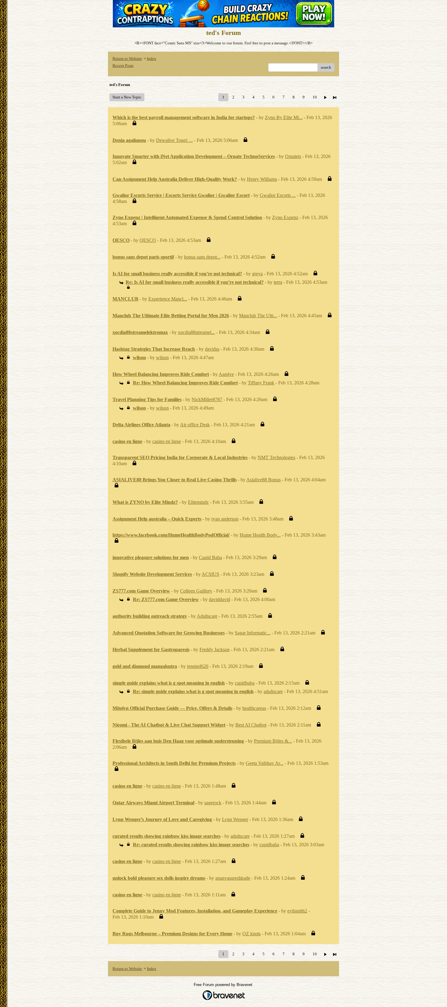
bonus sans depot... (202, 256)
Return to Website (127, 58)
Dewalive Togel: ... (174, 140)
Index (151, 58)
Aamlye (226, 374)
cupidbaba (245, 683)
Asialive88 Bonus (263, 479)
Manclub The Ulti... (258, 315)
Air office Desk (195, 424)
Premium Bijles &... (273, 741)
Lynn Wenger (235, 819)
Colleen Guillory (196, 590)
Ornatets (293, 156)
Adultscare (207, 616)
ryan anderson (224, 518)
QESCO (148, 240)
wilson (162, 357)
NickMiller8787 (207, 399)
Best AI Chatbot (250, 724)
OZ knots (251, 933)
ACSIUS (210, 574)
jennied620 (197, 666)
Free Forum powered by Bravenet (224, 984)
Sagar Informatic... (252, 632)
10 (315, 97)
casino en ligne (166, 441)
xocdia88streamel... (196, 332)
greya (257, 273)
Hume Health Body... (260, 535)
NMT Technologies (276, 457)
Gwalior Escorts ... (278, 195)
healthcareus (254, 708)
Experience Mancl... (167, 298)
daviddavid (219, 599)
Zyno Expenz (285, 217)
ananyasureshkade (232, 878)
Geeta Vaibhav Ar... (264, 763)
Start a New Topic (127, 97)
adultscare (273, 691)
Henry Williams (262, 179)
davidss (212, 349)
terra (278, 282)
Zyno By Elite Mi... (284, 117)
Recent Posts (123, 65)
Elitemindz (198, 502)
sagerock (212, 802)
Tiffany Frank (261, 382)
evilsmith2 (297, 910)
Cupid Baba (210, 557)
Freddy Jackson (214, 649)
